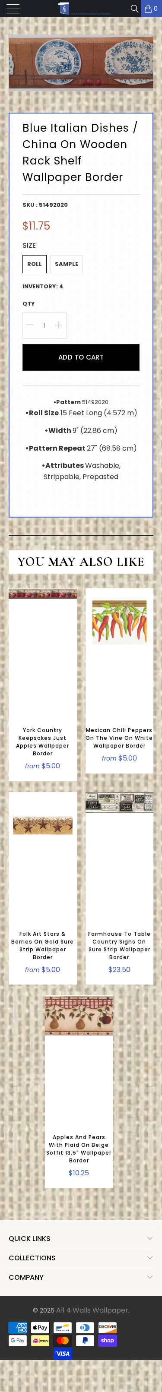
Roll (34, 264)
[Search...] (134, 9)
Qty (28, 304)
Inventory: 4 (43, 286)
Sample (66, 264)
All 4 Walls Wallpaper (92, 1310)
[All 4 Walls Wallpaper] (81, 8)
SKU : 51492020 (45, 205)
